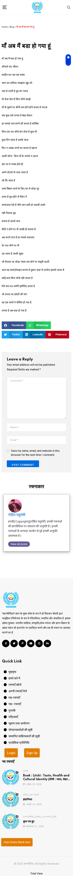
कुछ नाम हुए (28, 821)
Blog (12, 26)
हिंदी (55, 817)
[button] (14, 325)
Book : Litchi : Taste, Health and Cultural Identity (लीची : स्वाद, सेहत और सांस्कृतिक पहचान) (46, 779)
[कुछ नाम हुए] (10, 821)
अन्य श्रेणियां (28, 817)
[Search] (68, 7)
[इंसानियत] (10, 799)
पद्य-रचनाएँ (34, 795)
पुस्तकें (25, 771)
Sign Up (32, 753)
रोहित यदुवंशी (16, 515)
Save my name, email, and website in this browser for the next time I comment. (35, 452)
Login (11, 753)
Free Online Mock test (17, 842)
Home (5, 26)
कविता (25, 795)
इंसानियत (27, 799)
